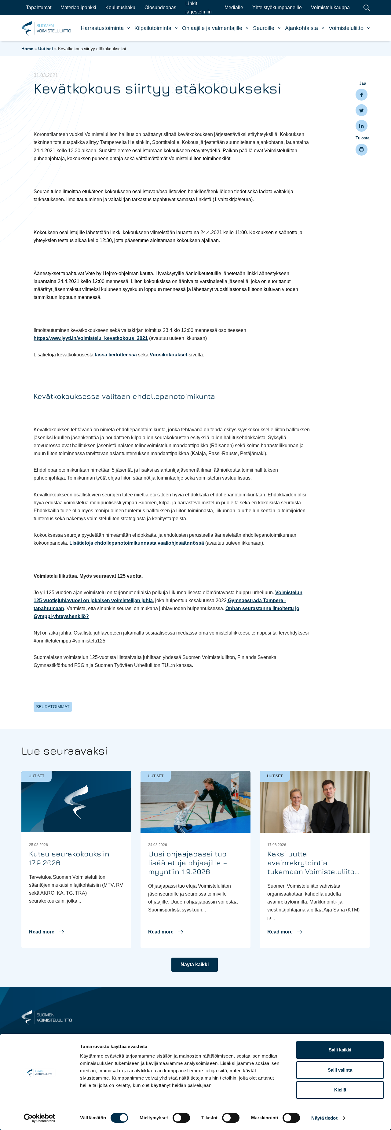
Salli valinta (340, 1070)
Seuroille (263, 28)
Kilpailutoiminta (152, 28)
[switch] (181, 1118)
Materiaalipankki (78, 7)
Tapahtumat (38, 7)
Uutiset (45, 48)
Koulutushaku (120, 7)
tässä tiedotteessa (116, 354)
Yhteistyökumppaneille (277, 7)
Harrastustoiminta (102, 28)
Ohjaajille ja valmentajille (212, 28)
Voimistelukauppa (330, 7)
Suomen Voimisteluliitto (46, 28)
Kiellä (340, 1089)
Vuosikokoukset (168, 354)
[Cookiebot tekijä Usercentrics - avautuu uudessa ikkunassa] (39, 1118)
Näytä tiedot (324, 1118)
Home (27, 48)
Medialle (234, 7)
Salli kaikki (340, 1049)
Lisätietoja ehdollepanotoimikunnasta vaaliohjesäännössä (136, 543)
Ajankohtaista (301, 28)
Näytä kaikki (195, 964)
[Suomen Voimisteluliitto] (46, 1017)
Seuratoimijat (53, 706)
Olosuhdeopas (160, 7)
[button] (46, 932)
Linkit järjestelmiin (198, 7)
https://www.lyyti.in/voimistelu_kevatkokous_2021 (91, 338)
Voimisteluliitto (346, 28)
